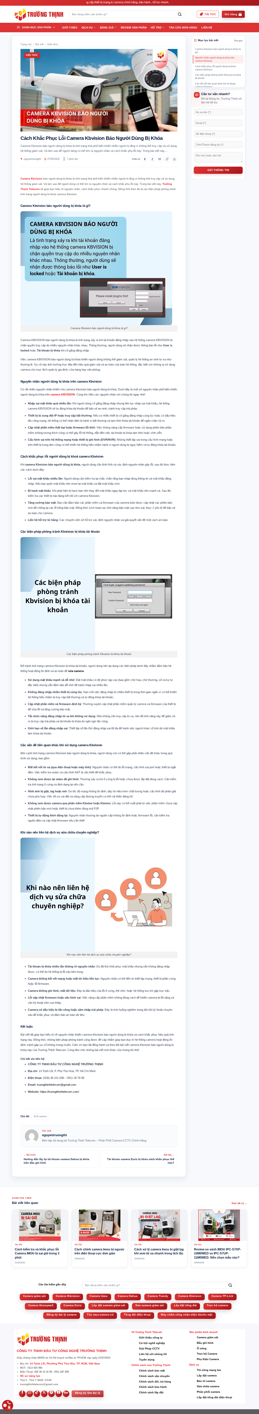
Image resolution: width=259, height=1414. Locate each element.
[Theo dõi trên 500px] (66, 1393)
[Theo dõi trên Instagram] (29, 1393)
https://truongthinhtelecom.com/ (59, 1091)
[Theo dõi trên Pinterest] (51, 1393)
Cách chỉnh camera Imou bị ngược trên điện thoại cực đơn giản (99, 1251)
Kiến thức (52, 44)
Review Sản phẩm (134, 27)
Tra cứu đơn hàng (183, 27)
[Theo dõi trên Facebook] (22, 1393)
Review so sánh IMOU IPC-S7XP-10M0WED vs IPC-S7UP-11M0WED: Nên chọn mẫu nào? (217, 1253)
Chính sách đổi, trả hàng (155, 1381)
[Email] (160, 159)
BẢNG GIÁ (107, 27)
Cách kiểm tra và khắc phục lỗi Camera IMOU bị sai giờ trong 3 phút (37, 1253)
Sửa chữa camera (208, 1386)
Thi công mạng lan (209, 1369)
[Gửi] (180, 14)
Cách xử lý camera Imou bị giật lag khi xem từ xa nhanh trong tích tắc (159, 1251)
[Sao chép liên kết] (167, 159)
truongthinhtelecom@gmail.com (56, 1084)
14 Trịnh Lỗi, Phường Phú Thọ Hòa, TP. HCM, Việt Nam (65, 1363)
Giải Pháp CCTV (149, 1348)
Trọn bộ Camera (207, 1353)
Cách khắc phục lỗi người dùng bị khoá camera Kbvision (215, 68)
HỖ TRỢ (156, 27)
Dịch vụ (87, 27)
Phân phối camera (208, 1391)
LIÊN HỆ (206, 27)
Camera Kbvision (31, 178)
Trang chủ (25, 44)
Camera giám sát (207, 1337)
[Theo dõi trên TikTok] (37, 1393)
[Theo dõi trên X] (44, 1393)
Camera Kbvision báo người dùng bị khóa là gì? (218, 51)
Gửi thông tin (218, 170)
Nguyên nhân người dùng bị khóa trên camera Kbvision (215, 59)
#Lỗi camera (40, 1116)
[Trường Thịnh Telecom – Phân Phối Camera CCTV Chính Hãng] (39, 14)
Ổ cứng (201, 1348)
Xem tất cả (239, 1203)
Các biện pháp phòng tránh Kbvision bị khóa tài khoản (218, 77)
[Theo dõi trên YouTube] (58, 1393)
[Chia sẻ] (174, 159)
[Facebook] (145, 159)
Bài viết (39, 44)
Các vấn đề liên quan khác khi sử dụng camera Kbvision (215, 85)
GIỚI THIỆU (69, 27)
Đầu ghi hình (205, 1342)
